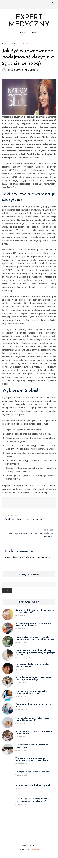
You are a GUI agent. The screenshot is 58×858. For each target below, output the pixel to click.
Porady (24, 43)
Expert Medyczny (29, 21)
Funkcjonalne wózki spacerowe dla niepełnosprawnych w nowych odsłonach (34, 638)
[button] (5, 5)
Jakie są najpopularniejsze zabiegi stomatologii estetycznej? (32, 692)
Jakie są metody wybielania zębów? (32, 785)
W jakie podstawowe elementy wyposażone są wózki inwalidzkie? (32, 759)
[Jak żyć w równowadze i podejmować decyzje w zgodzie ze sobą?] (29, 97)
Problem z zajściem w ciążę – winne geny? (25, 518)
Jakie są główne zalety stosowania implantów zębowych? (32, 719)
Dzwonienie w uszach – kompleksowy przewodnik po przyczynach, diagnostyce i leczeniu (35, 653)
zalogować (20, 557)
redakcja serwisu (15, 69)
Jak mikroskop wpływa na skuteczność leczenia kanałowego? (34, 625)
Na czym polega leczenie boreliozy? (32, 772)
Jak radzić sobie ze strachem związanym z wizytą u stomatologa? (35, 678)
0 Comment (33, 69)
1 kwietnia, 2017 (9, 44)
